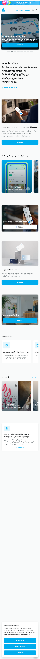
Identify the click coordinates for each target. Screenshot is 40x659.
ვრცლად (20, 45)
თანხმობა (20, 640)
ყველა (35, 377)
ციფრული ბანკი (22, 10)
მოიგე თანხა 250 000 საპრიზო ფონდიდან (23, 3)
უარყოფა (20, 653)
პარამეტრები (20, 646)
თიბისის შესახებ (10, 88)
